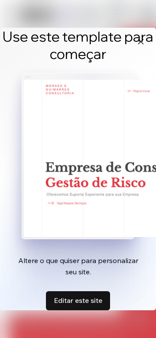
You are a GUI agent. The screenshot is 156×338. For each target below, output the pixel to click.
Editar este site (78, 300)
